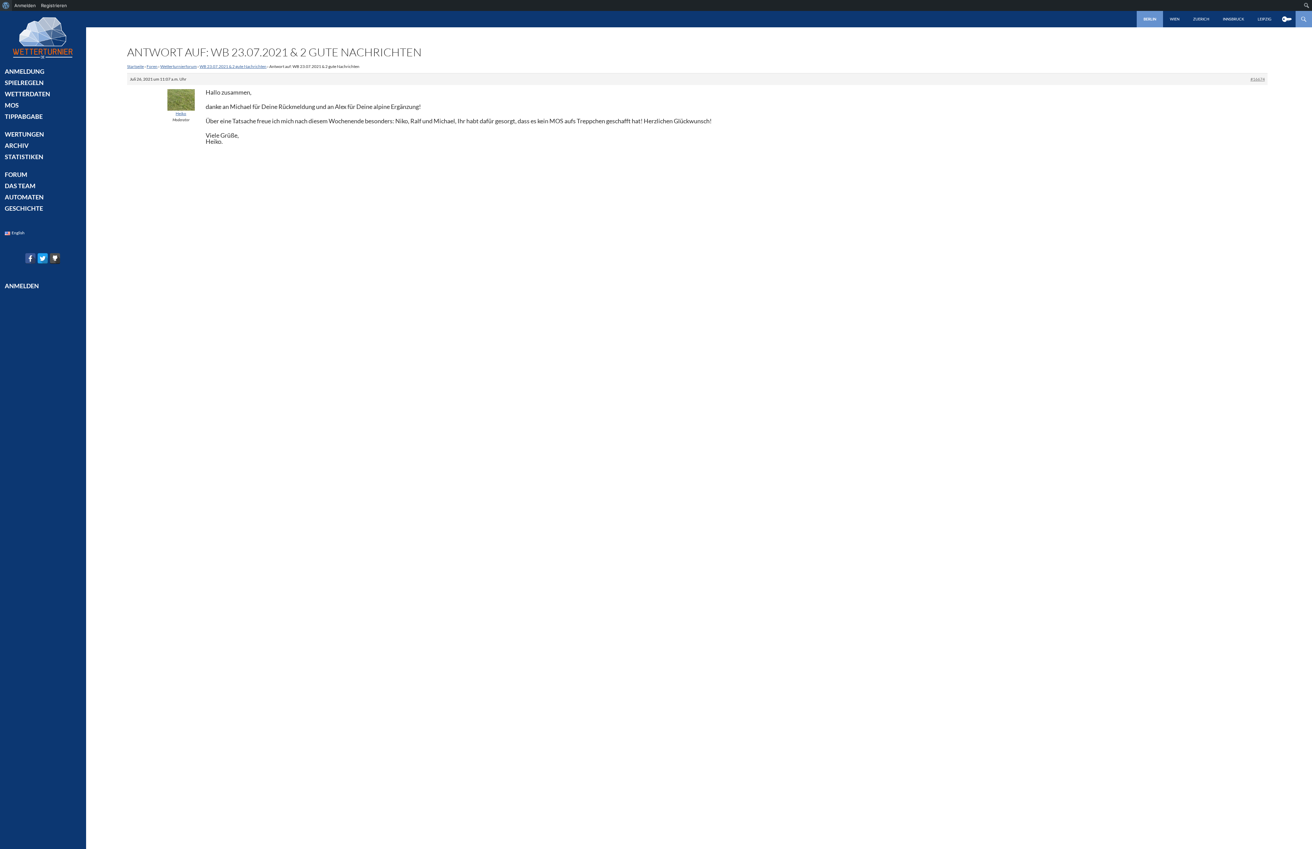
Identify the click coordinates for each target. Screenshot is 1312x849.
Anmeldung (24, 71)
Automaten (24, 197)
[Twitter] (42, 258)
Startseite (135, 66)
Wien (1174, 19)
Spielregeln (24, 82)
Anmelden (25, 5)
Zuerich (1201, 19)
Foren (152, 66)
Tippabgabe (24, 116)
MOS (12, 105)
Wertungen (24, 134)
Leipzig (1264, 19)
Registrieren (54, 5)
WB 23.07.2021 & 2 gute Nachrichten (233, 66)
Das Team (20, 186)
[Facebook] (30, 258)
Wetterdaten (27, 94)
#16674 (1257, 79)
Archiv (17, 145)
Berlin (1150, 19)
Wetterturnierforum (178, 66)
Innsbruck (1233, 19)
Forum (16, 174)
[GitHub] (55, 258)
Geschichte (24, 208)
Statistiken (24, 157)
